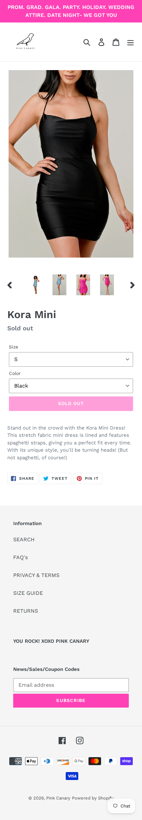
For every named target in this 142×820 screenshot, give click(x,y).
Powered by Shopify (93, 798)
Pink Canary (58, 798)
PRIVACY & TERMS (36, 575)
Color (15, 373)
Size (13, 346)
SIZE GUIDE (28, 593)
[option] (36, 284)
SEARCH (24, 539)
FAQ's (20, 557)
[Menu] (130, 41)
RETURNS (25, 611)
